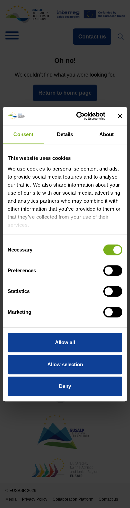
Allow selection (65, 364)
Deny (65, 386)
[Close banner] (120, 116)
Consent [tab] (23, 134)
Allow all (65, 342)
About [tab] (106, 134)
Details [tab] (65, 134)
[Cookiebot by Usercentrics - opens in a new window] (78, 116)
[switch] (112, 270)
